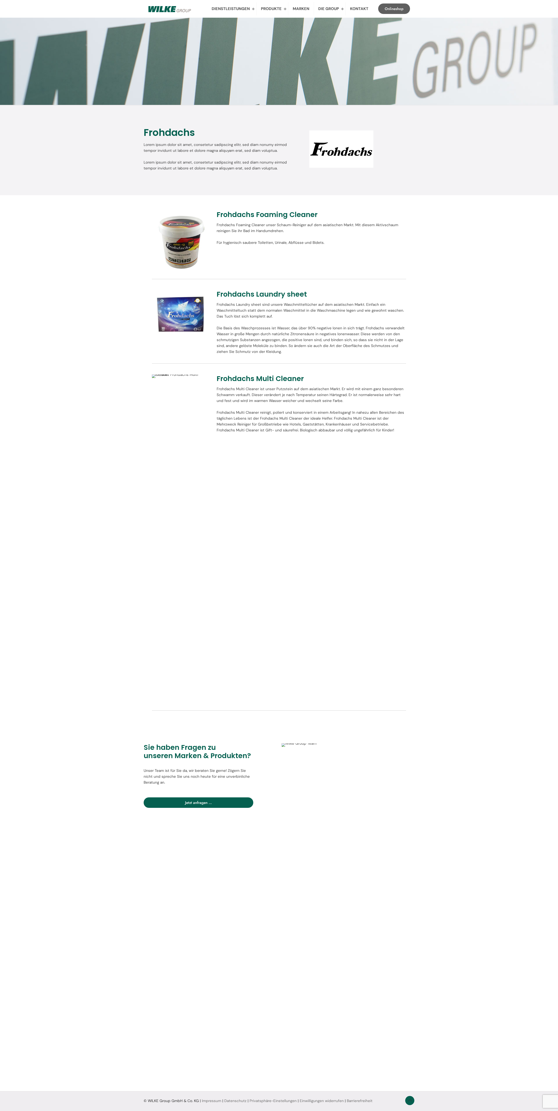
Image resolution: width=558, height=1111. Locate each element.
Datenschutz (235, 1100)
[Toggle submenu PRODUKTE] (285, 9)
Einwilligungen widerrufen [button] (322, 1100)
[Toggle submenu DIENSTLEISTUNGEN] (253, 9)
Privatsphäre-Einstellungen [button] (273, 1100)
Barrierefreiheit (360, 1100)
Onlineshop (394, 8)
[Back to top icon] (409, 1100)
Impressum (211, 1100)
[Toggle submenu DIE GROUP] (342, 9)
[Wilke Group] (170, 8)
